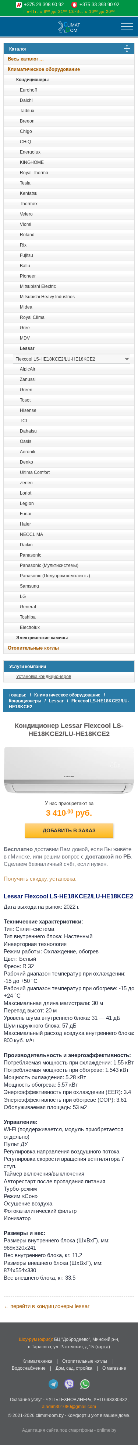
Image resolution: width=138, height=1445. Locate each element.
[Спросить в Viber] (69, 1384)
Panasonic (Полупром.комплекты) (55, 575)
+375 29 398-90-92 (44, 4)
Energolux (30, 152)
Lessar (27, 348)
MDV (25, 338)
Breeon (27, 121)
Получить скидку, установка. (40, 878)
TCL (24, 420)
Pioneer (28, 276)
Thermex (29, 203)
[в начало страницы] (128, 1430)
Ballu (25, 265)
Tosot (25, 400)
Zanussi (28, 379)
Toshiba (28, 617)
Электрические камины (42, 637)
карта (103, 1346)
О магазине (114, 1368)
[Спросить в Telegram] (53, 1384)
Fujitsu (26, 255)
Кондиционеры (32, 79)
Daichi (26, 100)
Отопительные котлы (33, 648)
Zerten (26, 482)
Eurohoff (28, 90)
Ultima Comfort (35, 472)
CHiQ (25, 141)
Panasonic (30, 555)
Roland (27, 234)
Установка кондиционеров (43, 676)
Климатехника (37, 1361)
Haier (25, 524)
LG (23, 596)
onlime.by (106, 1430)
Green (26, 389)
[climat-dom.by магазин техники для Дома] (69, 26)
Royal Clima (32, 317)
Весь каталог (23, 59)
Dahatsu (28, 431)
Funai (25, 513)
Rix (23, 245)
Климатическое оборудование (44, 69)
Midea (26, 307)
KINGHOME (32, 162)
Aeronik (27, 451)
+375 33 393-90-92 (99, 4)
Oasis (25, 441)
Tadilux (27, 110)
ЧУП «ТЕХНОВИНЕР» (68, 1399)
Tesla (25, 183)
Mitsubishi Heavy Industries (47, 296)
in (10, 1421)
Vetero (26, 214)
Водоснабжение (29, 1368)
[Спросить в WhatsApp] (85, 1384)
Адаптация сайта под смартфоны (57, 1430)
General (28, 606)
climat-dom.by (50, 1415)
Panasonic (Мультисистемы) (49, 565)
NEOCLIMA (31, 534)
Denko (26, 462)
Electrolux (30, 627)
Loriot (25, 493)
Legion (27, 503)
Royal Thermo (34, 172)
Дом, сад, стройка (74, 1368)
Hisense (28, 410)
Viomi (25, 224)
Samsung (29, 586)
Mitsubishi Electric (38, 286)
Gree (25, 327)
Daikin (26, 544)
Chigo (26, 131)
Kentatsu (29, 193)
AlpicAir (27, 369)
